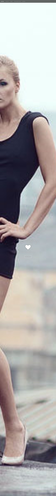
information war (17, 1)
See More (28, 256)
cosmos (2, 1)
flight (11, 1)
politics (23, 1)
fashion (7, 1)
